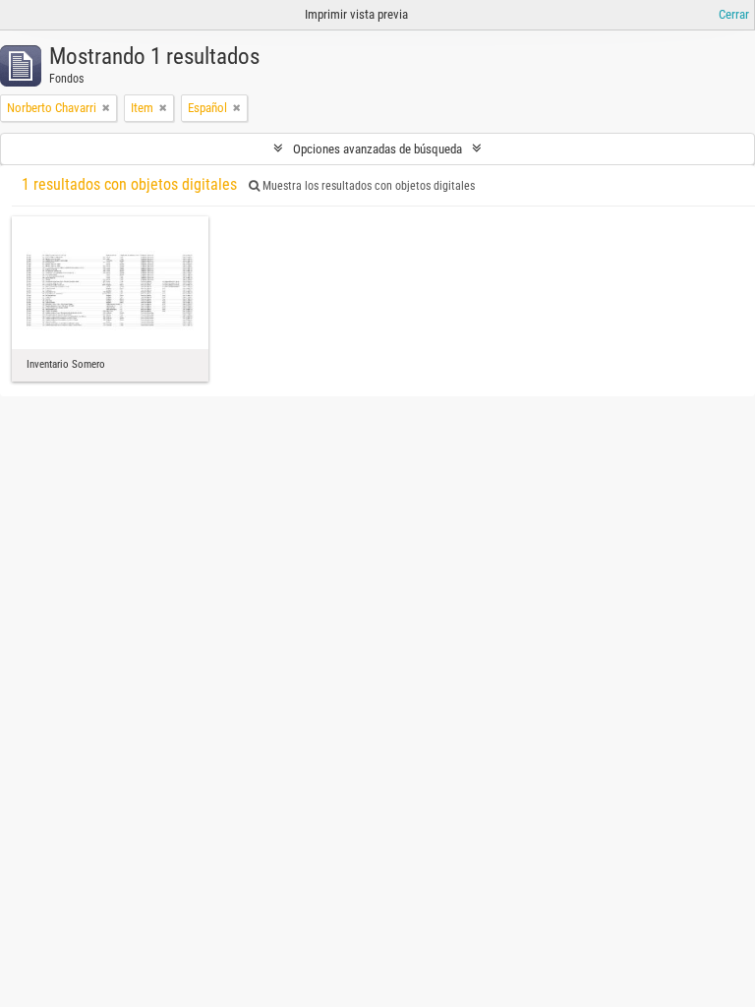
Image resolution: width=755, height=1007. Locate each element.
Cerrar (734, 14)
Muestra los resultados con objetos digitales (367, 186)
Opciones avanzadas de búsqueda (377, 149)
